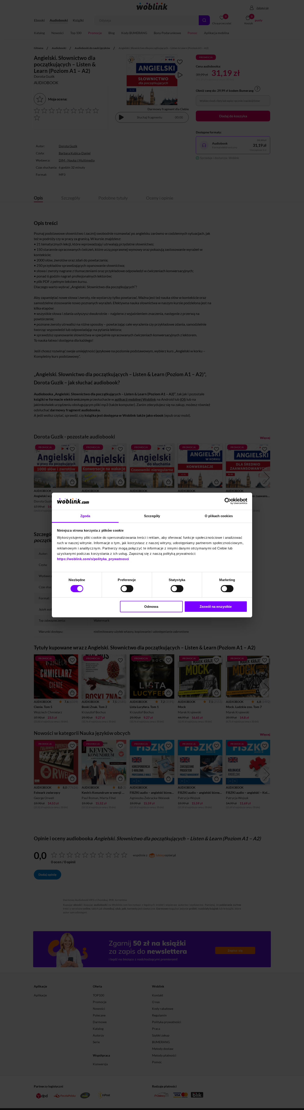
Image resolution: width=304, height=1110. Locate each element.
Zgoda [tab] (85, 516)
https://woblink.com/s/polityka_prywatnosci (93, 559)
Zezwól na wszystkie (216, 606)
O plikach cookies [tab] (219, 516)
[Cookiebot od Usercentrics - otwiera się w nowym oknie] (227, 501)
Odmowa (151, 606)
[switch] (127, 588)
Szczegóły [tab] (152, 516)
